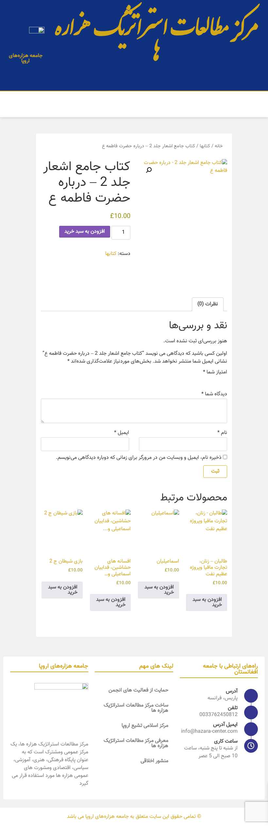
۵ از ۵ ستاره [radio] (187, 381)
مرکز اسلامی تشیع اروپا (145, 726)
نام (222, 433)
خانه (219, 146)
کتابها (205, 146)
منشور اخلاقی (154, 761)
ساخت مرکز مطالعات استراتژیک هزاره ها (136, 708)
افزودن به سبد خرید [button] (207, 602)
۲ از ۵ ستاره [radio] (214, 381)
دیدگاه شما (214, 394)
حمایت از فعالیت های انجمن (138, 690)
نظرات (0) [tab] (207, 304)
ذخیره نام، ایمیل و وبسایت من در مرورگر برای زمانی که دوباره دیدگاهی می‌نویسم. (139, 457)
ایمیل (121, 433)
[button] (256, 104)
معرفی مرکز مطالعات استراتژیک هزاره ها (136, 743)
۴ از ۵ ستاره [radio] (196, 381)
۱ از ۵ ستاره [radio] (223, 381)
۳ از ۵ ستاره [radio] (205, 381)
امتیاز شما (215, 372)
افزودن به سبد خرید (84, 231)
